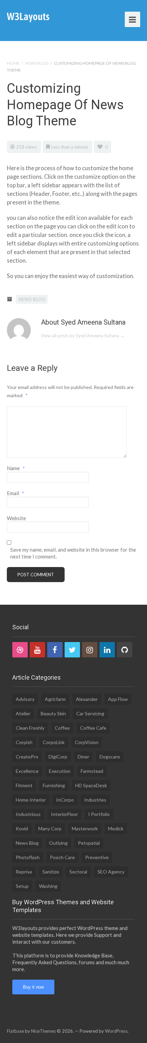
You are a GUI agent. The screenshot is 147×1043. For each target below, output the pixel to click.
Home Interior (31, 800)
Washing (48, 886)
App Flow (118, 699)
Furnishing (54, 785)
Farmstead (92, 771)
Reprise (24, 872)
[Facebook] (55, 649)
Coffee (62, 728)
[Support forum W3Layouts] (28, 17)
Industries (95, 800)
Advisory (25, 699)
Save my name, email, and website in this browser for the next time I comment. (73, 553)
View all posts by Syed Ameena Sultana (82, 335)
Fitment (24, 785)
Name (16, 468)
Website (16, 518)
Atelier (23, 713)
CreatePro (27, 756)
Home (13, 63)
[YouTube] (37, 649)
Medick (115, 828)
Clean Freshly (30, 728)
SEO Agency (110, 872)
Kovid (22, 828)
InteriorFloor (64, 814)
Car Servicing (90, 713)
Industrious (28, 814)
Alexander (87, 699)
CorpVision (86, 742)
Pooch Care (62, 857)
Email (15, 493)
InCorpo (65, 800)
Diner (83, 756)
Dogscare (109, 756)
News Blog (37, 63)
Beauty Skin (53, 713)
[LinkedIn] (107, 649)
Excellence (27, 771)
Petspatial (89, 843)
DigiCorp (58, 756)
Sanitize (50, 872)
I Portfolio (99, 814)
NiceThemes (43, 1031)
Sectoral (78, 872)
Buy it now (33, 987)
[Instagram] (89, 649)
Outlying (58, 843)
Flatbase (15, 1031)
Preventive (97, 857)
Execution (59, 771)
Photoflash (28, 857)
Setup (22, 886)
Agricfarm (55, 699)
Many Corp (50, 828)
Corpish (24, 742)
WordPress (116, 1031)
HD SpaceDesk (91, 785)
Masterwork (85, 828)
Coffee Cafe (93, 728)
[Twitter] (72, 649)
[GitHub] (124, 649)
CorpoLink (54, 742)
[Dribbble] (20, 649)
